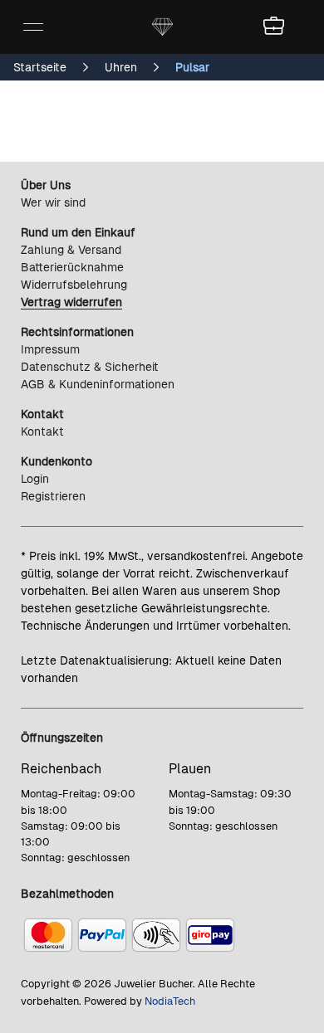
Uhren (121, 67)
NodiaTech (170, 1001)
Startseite (39, 67)
